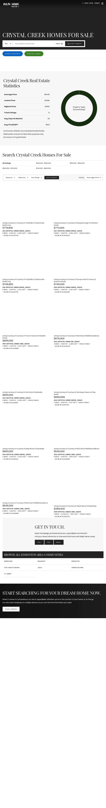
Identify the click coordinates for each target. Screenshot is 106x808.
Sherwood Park (77, 567)
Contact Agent (34, 54)
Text (49, 542)
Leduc (40, 567)
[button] (79, 108)
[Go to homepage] (13, 5)
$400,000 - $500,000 (43, 163)
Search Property (12, 54)
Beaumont (41, 561)
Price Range (35, 177)
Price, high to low (93, 178)
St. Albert (7, 574)
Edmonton (76, 561)
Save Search (51, 178)
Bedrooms (9, 177)
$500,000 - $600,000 (77, 163)
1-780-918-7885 (91, 3)
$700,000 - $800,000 (43, 168)
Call (39, 542)
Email (58, 542)
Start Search (11, 609)
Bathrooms (22, 177)
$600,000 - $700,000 (9, 168)
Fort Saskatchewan (11, 567)
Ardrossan (8, 561)
